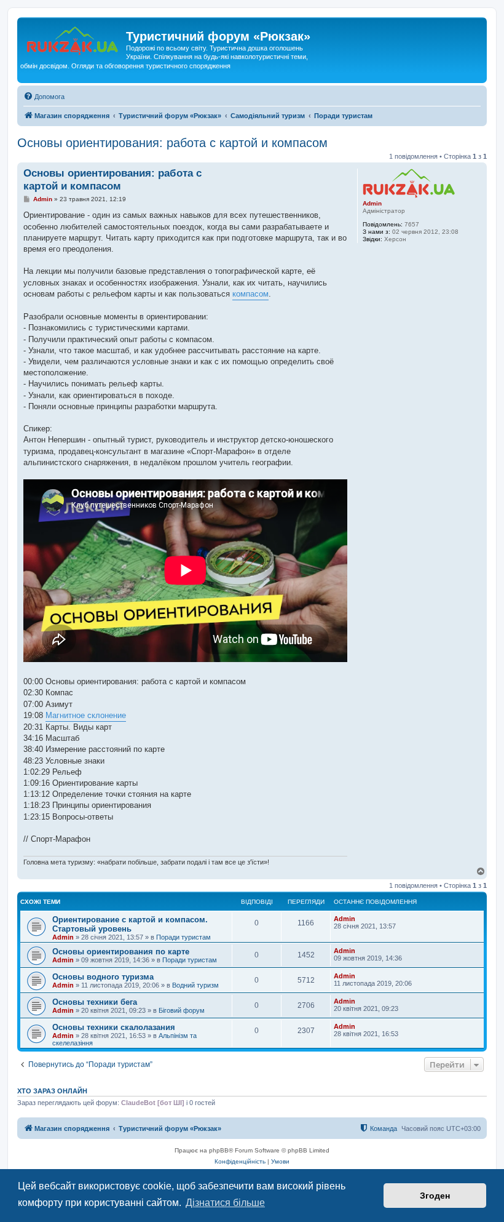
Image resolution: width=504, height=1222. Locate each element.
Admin (372, 203)
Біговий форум (182, 1010)
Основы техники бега (94, 1002)
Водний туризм (195, 985)
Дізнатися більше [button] (225, 1202)
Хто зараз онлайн (52, 1091)
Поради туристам (183, 937)
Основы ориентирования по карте (120, 951)
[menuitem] (44, 96)
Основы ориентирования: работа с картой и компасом (172, 143)
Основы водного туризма (103, 976)
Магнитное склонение (85, 715)
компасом (250, 293)
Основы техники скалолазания (113, 1027)
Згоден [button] (435, 1195)
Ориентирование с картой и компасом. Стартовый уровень (130, 924)
